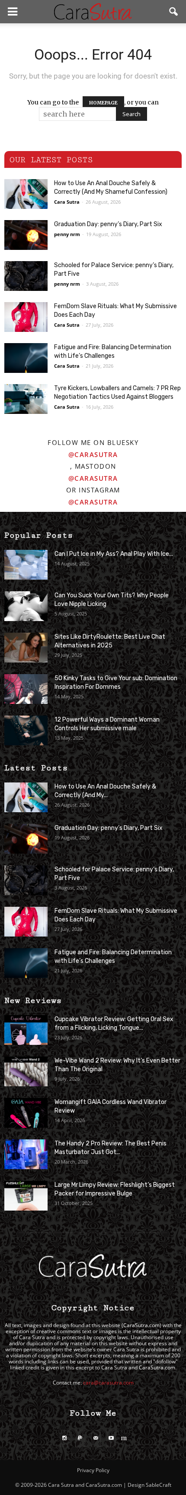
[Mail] (96, 1438)
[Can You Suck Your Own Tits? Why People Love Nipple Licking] (26, 606)
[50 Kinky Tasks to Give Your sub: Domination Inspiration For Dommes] (26, 689)
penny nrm (67, 234)
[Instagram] (65, 1438)
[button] (174, 11)
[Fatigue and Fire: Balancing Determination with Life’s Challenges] (26, 358)
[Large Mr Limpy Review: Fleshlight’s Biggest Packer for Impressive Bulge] (26, 1196)
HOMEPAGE (103, 103)
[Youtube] (111, 1438)
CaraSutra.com (141, 1325)
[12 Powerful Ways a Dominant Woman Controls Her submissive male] (26, 730)
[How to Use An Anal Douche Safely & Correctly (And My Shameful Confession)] (26, 194)
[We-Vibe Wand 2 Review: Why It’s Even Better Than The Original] (26, 1071)
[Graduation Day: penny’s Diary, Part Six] (26, 235)
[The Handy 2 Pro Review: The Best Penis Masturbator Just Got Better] (26, 1154)
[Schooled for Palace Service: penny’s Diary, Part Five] (26, 276)
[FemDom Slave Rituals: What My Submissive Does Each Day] (26, 317)
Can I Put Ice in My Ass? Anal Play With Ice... (114, 554)
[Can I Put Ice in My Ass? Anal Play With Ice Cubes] (26, 565)
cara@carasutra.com (108, 1382)
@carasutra (93, 454)
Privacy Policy (93, 1470)
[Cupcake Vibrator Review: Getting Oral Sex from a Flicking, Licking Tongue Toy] (26, 1030)
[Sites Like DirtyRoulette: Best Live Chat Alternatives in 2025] (26, 647)
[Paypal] (80, 1438)
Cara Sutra (67, 202)
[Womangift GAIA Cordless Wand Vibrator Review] (26, 1113)
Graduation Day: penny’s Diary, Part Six (108, 224)
